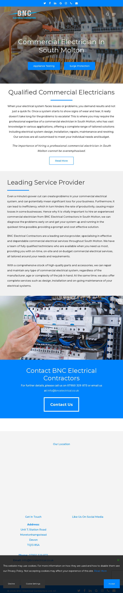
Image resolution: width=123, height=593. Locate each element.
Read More (100, 571)
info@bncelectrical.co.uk (63, 390)
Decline (11, 583)
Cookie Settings (33, 583)
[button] (114, 14)
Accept (112, 583)
